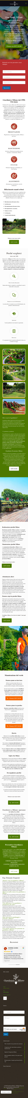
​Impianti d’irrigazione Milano (10, 1052)
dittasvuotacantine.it (14, 1092)
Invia (5, 1034)
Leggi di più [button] (7, 960)
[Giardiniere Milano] (14, 3)
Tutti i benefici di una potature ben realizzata (13, 1043)
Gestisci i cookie (6, 1092)
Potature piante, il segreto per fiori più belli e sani (13, 1061)
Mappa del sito (17, 1088)
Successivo (6, 88)
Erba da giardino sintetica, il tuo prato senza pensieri (13, 1056)
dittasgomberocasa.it (19, 1091)
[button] (14, 885)
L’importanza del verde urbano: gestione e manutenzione (12, 1047)
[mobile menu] (26, 3)
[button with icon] (5, 998)
